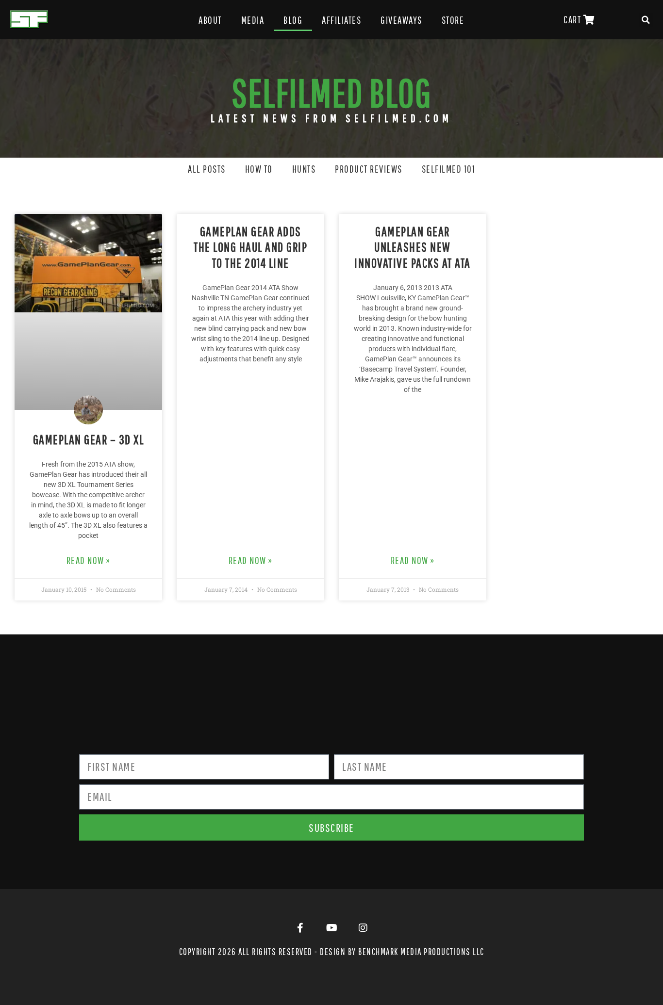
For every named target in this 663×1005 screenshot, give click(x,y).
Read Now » (88, 560)
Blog (292, 20)
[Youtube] (331, 928)
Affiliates (341, 20)
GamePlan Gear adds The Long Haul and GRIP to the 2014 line (250, 247)
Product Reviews (368, 169)
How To (259, 169)
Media (253, 20)
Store (453, 20)
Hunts (304, 169)
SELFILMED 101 (449, 169)
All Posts (207, 169)
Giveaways (401, 20)
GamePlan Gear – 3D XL (88, 439)
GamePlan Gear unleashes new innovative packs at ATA (412, 247)
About (210, 20)
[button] (646, 20)
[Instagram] (363, 928)
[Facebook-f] (300, 928)
